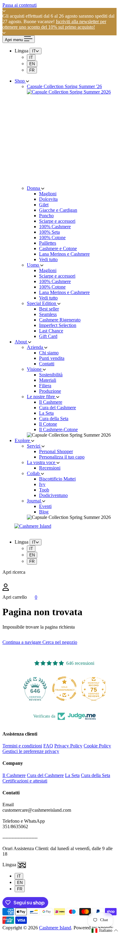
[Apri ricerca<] (59, 579)
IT (31, 57)
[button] (105, 930)
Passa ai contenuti (19, 5)
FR (31, 70)
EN (32, 64)
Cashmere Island (55, 927)
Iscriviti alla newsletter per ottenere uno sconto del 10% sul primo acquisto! (54, 24)
